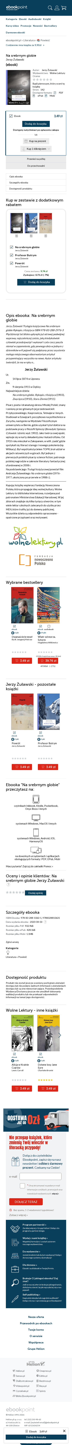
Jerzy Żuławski (49, 70)
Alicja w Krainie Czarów (20, 1066)
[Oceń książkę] (49, 79)
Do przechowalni (36, 165)
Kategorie (11, 19)
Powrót (20, 263)
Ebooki (23, 19)
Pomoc (47, 866)
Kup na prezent (37, 141)
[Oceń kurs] (15, 892)
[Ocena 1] (34, 79)
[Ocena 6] (50, 79)
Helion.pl (20, 1371)
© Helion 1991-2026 (15, 1414)
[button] (59, 607)
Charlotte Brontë (45, 1070)
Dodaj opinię (35, 892)
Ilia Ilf (14, 639)
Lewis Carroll (17, 1070)
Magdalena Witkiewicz (48, 642)
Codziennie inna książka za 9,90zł (23, 45)
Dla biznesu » (30, 1264)
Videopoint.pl (22, 1386)
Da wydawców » (31, 1251)
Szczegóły (18, 182)
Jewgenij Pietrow (24, 639)
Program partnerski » (34, 1224)
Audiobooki (34, 19)
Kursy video (12, 25)
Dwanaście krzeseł (22, 636)
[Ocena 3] (40, 79)
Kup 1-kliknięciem (36, 148)
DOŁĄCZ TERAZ (26, 1202)
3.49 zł (24, 660)
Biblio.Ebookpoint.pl (26, 1396)
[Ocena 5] (47, 79)
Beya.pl (43, 1386)
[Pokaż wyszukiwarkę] (50, 7)
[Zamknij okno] (64, 1431)
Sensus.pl (20, 1376)
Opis (16, 176)
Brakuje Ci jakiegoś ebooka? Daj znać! (40, 1280)
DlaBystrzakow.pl (24, 1381)
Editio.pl (43, 1376)
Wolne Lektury (57, 73)
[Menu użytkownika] (56, 8)
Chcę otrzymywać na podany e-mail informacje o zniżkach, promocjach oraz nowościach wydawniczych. (45, 1189)
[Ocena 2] (37, 79)
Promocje (26, 25)
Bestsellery (50, 25)
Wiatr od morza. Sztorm (47, 638)
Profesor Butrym (26, 255)
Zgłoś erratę (12, 942)
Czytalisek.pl (22, 1391)
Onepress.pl (45, 1371)
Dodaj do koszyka (35, 123)
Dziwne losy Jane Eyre (47, 1066)
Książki (47, 19)
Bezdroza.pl (45, 1381)
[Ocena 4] (44, 79)
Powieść (22, 956)
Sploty (42, 1391)
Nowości (38, 25)
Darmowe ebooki (15, 32)
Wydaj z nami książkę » (35, 1238)
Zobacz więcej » (18, 1214)
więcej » (55, 1193)
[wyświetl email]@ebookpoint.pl (45, 1422)
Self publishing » (31, 1294)
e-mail (13, 1176)
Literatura (11, 956)
